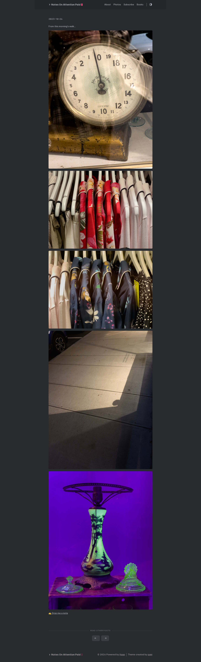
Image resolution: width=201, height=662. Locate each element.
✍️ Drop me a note (58, 613)
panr (150, 654)
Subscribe (129, 4)
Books (140, 4)
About (107, 4)
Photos (117, 4)
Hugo (122, 654)
